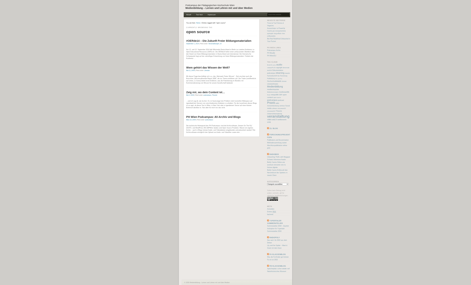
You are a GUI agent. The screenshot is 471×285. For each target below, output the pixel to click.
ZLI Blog (273, 128)
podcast (281, 100)
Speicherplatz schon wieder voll (278, 269)
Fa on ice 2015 (272, 260)
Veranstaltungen (213, 44)
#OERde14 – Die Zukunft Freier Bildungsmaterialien (218, 40)
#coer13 (269, 65)
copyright (279, 67)
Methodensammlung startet (277, 143)
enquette (287, 73)
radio (277, 103)
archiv (274, 65)
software (274, 108)
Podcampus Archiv (274, 50)
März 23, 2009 (191, 120)
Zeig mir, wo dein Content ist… (205, 92)
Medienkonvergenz (273, 92)
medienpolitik (284, 92)
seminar (282, 106)
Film (278, 76)
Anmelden (270, 209)
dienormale (286, 67)
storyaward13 (282, 108)
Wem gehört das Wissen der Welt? (208, 67)
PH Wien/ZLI (271, 56)
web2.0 (274, 120)
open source (277, 97)
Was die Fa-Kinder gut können (278, 257)
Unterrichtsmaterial (274, 114)
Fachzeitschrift (272, 76)
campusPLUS (271, 67)
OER (280, 94)
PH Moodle (271, 53)
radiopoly (274, 237)
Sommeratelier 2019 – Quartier (278, 226)
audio (279, 64)
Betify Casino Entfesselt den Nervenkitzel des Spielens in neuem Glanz (277, 172)
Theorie (214, 95)
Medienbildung (275, 86)
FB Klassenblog (277, 266)
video (269, 120)
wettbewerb (281, 120)
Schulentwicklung (273, 106)
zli (221, 44)
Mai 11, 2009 (190, 70)
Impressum (212, 15)
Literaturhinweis (272, 84)
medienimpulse (273, 89)
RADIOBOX (274, 154)
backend (270, 214)
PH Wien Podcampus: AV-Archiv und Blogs (213, 116)
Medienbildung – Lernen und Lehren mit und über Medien (219, 8)
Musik (268, 94)
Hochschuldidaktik (274, 81)
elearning (280, 73)
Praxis (271, 102)
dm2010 (269, 70)
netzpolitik (275, 95)
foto (276, 78)
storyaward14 (271, 111)
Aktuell (188, 15)
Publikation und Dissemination (278, 140)
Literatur (207, 70)
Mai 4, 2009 (190, 95)
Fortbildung (271, 78)
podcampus (207, 95)
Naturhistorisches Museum (276, 271)
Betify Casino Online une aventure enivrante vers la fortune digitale (276, 164)
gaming (280, 78)
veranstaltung (278, 116)
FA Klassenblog (277, 254)
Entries (271, 212)
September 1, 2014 (192, 44)
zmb (269, 122)
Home (198, 23)
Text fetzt (199, 15)
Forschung (283, 76)
